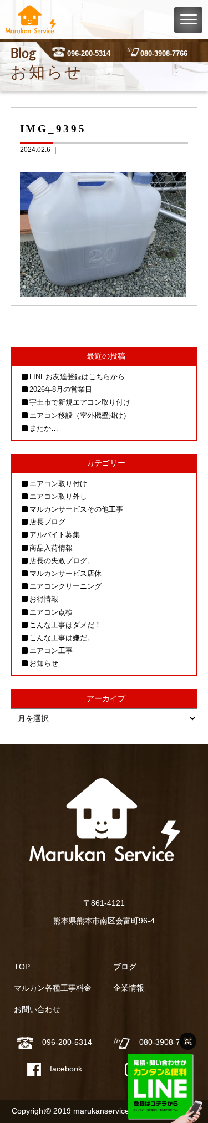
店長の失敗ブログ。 (61, 561)
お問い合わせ (37, 1009)
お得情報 (43, 599)
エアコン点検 (51, 612)
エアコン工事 (51, 650)
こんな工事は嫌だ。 (61, 638)
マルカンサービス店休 (65, 573)
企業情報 (128, 987)
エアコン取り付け (58, 483)
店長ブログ (47, 522)
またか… (43, 428)
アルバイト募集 (54, 534)
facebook (66, 1068)
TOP (22, 966)
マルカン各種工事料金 (53, 987)
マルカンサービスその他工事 (76, 509)
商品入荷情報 (51, 548)
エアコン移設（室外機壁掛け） (79, 415)
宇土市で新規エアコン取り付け (79, 402)
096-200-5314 (88, 53)
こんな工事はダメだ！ (65, 625)
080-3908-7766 (163, 53)
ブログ (124, 966)
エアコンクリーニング (65, 586)
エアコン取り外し (58, 496)
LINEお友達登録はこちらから (77, 376)
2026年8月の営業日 (60, 389)
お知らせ (43, 663)
